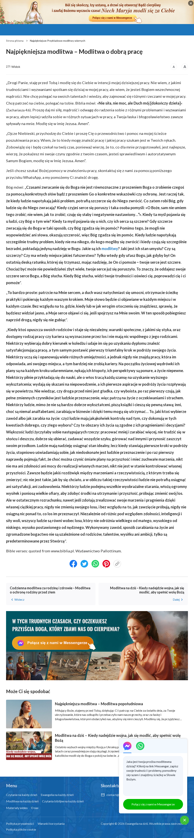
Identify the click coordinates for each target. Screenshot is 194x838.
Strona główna (14, 40)
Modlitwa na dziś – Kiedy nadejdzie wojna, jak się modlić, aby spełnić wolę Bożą (118, 738)
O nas (34, 808)
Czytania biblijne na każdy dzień (63, 801)
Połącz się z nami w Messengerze (153, 804)
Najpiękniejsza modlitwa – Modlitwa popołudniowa (99, 703)
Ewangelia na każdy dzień (57, 795)
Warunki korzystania (51, 823)
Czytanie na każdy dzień (21, 795)
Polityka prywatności (20, 823)
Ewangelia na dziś (136, 823)
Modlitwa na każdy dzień (22, 801)
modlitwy (110, 248)
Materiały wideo (17, 808)
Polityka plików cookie (21, 829)
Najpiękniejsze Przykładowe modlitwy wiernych (57, 40)
